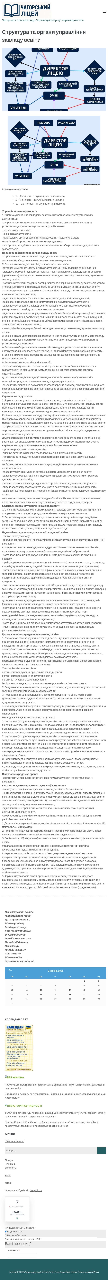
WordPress (93, 1272)
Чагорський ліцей (33, 1272)
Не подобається (16, 1235)
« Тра (10, 970)
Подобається (14, 1231)
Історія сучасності (27, 1105)
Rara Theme (71, 1272)
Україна (18, 1077)
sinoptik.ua (36, 1190)
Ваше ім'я (14, 1250)
